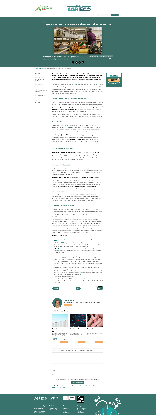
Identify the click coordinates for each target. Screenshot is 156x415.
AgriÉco (36, 68)
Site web (54, 374)
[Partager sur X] (83, 62)
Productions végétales (49, 14)
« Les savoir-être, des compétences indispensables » (70, 248)
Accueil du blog (66, 408)
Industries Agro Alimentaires (106, 56)
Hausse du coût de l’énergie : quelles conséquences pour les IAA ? (59, 330)
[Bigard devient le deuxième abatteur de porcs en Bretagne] (95, 320)
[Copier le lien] (73, 62)
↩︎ (99, 265)
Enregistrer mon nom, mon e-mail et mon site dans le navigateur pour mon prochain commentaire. (77, 379)
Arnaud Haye (89, 337)
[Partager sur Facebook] (79, 62)
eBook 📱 (100, 288)
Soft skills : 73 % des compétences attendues (40, 85)
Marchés (59, 14)
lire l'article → (64, 341)
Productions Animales (38, 14)
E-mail (54, 370)
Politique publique (81, 412)
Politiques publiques (70, 14)
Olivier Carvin (54, 338)
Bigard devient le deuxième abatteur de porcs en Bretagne (94, 329)
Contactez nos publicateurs (54, 409)
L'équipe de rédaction (67, 409)
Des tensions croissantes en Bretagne (41, 102)
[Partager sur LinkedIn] (76, 62)
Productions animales (81, 409)
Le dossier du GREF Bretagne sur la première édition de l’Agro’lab (69, 243)
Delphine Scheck (73, 337)
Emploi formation (81, 14)
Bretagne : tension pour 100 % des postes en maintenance (41, 79)
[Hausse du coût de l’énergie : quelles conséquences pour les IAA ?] (60, 320)
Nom (53, 365)
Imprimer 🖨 (56, 288)
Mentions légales (66, 412)
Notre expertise (92, 14)
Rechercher (114, 14)
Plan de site (65, 413)
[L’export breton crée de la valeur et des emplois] (78, 320)
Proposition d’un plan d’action (40, 96)
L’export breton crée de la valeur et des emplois (77, 329)
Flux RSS (64, 411)
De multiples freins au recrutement (41, 91)
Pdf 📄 (78, 288)
